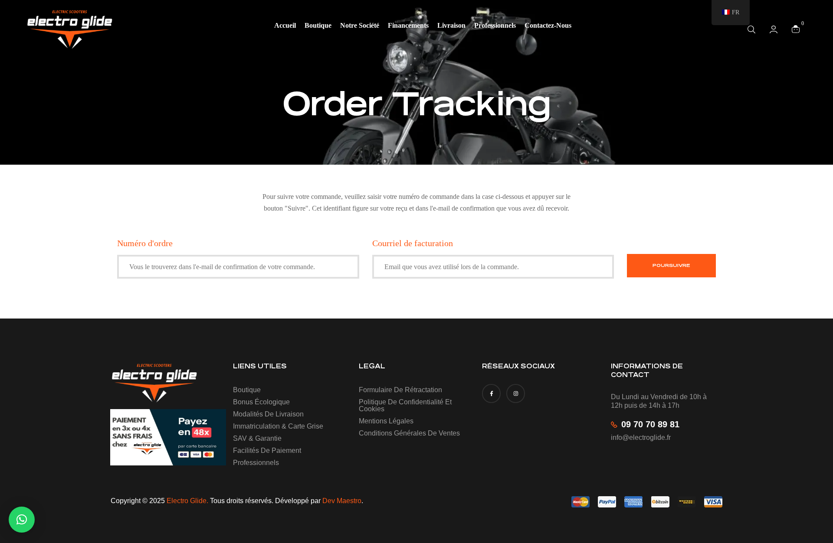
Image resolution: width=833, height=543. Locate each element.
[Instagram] (515, 393)
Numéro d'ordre (145, 243)
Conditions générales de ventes (409, 433)
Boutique (247, 389)
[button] (22, 520)
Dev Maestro (341, 500)
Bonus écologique (261, 402)
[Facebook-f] (491, 393)
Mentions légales (386, 421)
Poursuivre (671, 265)
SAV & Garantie (257, 438)
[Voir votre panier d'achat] (796, 28)
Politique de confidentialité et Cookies (405, 405)
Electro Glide (187, 500)
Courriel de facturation (412, 243)
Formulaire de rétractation (400, 389)
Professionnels (256, 462)
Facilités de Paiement (267, 450)
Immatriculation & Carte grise (278, 426)
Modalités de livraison (268, 414)
